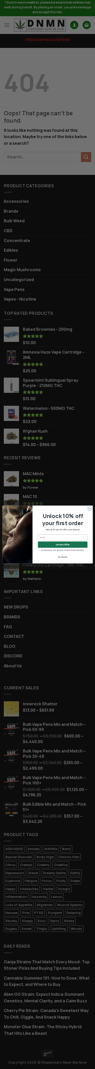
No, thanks (62, 556)
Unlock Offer (63, 544)
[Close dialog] (90, 508)
